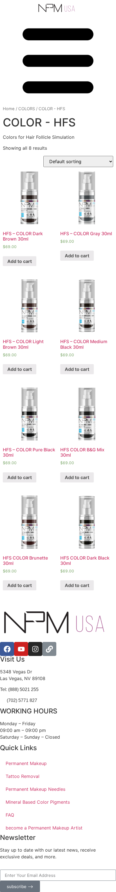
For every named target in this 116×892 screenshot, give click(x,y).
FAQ (10, 815)
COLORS (26, 108)
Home (9, 108)
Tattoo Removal (22, 776)
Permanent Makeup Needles (35, 789)
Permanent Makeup (26, 763)
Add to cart (19, 261)
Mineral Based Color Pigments (38, 802)
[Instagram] (35, 649)
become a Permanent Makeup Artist (44, 828)
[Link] (49, 649)
